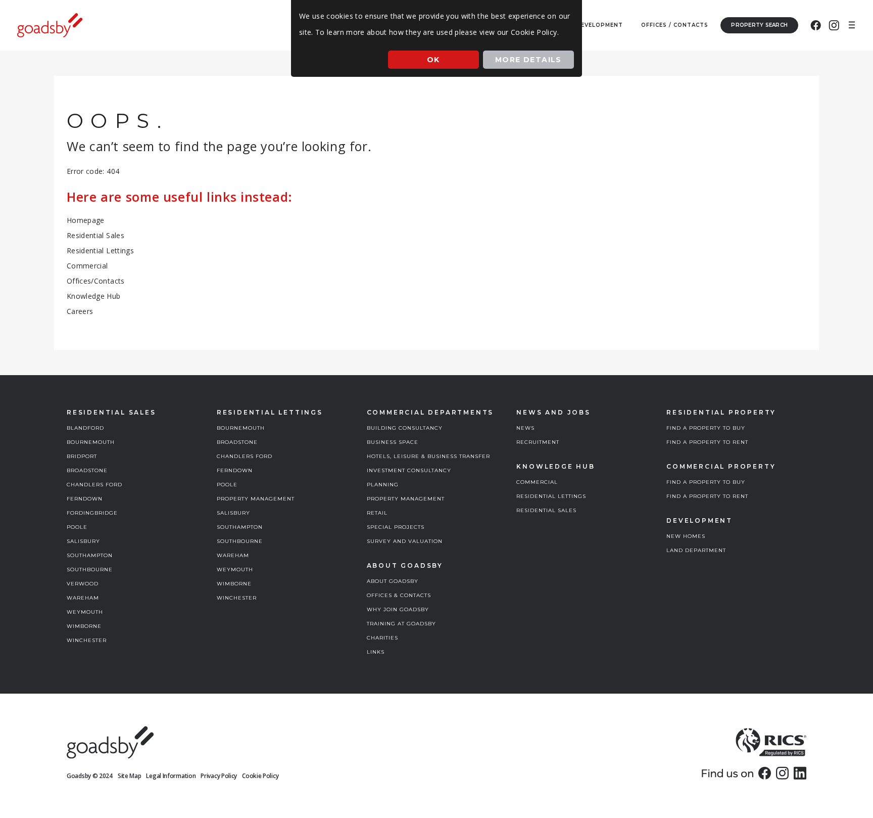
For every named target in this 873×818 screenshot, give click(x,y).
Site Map (129, 775)
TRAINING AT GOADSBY (401, 623)
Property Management (256, 498)
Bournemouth (91, 442)
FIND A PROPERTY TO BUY (705, 428)
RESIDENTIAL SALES (546, 510)
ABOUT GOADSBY (392, 581)
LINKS (375, 652)
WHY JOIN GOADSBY (398, 609)
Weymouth (85, 612)
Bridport (82, 456)
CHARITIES (382, 637)
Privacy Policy (219, 775)
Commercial (87, 265)
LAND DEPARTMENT (696, 550)
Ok (433, 59)
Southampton (90, 555)
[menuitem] (815, 25)
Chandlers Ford (94, 484)
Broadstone (87, 470)
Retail (377, 513)
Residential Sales (95, 235)
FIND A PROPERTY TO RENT (707, 442)
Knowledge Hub (94, 296)
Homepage (86, 220)
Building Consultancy (405, 428)
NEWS (525, 428)
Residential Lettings (100, 250)
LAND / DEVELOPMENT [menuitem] (587, 25)
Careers (80, 311)
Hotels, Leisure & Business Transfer (428, 456)
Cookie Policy (260, 775)
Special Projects (395, 527)
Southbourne (90, 569)
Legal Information (171, 775)
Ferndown (85, 498)
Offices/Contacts (96, 281)
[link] (764, 773)
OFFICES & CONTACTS (399, 595)
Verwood (83, 583)
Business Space (392, 442)
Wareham (83, 598)
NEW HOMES (685, 536)
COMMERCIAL (537, 482)
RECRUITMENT (537, 442)
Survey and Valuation (405, 541)
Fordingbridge (92, 513)
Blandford (85, 428)
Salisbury (83, 541)
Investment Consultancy (409, 470)
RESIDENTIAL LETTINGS (551, 496)
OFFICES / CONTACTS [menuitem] (674, 25)
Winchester (87, 640)
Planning (383, 484)
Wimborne (84, 626)
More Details (528, 59)
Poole (77, 527)
